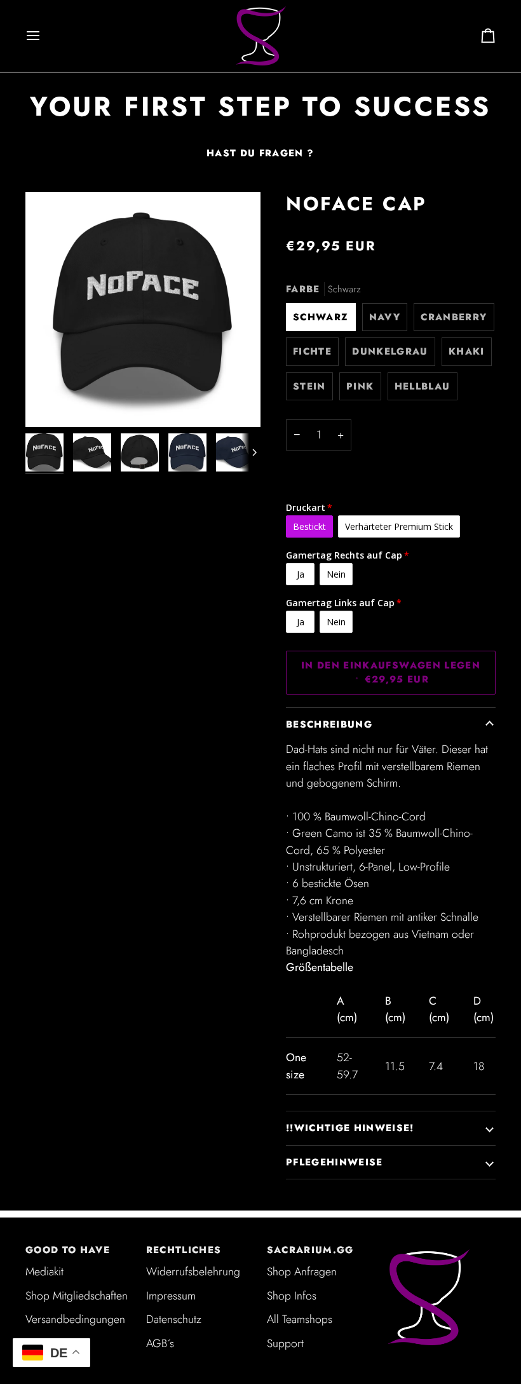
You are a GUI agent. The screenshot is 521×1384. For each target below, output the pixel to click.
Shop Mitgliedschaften (76, 1295)
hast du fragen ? (260, 153)
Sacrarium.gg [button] (310, 1250)
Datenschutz (173, 1319)
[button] (441, 1246)
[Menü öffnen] (44, 36)
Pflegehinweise (334, 1162)
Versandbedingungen (75, 1319)
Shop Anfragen (302, 1271)
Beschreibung (329, 724)
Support (285, 1343)
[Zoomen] (142, 309)
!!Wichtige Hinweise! (350, 1128)
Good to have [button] (67, 1250)
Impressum (171, 1295)
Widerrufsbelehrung (193, 1271)
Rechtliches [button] (184, 1250)
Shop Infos (291, 1295)
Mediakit (44, 1271)
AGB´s (160, 1343)
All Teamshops (299, 1319)
